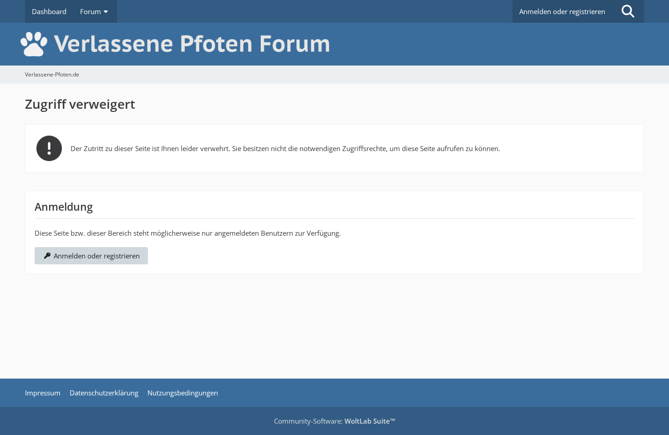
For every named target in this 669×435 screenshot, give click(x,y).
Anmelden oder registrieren (562, 11)
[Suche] (628, 11)
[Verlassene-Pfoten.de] (334, 44)
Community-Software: (334, 420)
